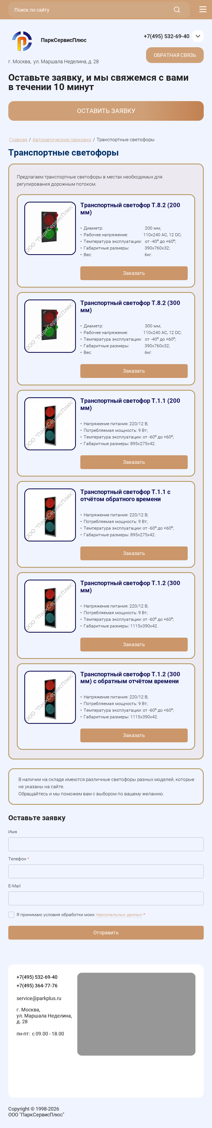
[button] (106, 111)
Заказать (134, 273)
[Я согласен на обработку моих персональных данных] (11, 915)
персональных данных (119, 914)
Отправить (106, 932)
